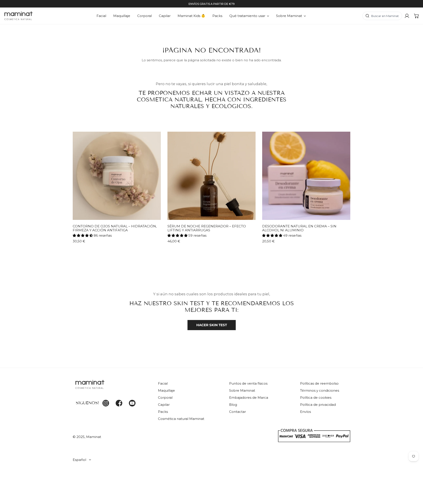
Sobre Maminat (242, 390)
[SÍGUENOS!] (112, 387)
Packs (163, 412)
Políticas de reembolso (319, 383)
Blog (233, 404)
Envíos (305, 412)
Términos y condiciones (319, 390)
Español (79, 460)
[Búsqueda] (382, 16)
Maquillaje (166, 390)
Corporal (165, 397)
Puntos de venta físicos (248, 383)
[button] (416, 16)
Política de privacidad (318, 404)
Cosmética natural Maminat (181, 419)
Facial (163, 383)
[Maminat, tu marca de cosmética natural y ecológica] (18, 15)
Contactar (237, 412)
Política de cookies (315, 397)
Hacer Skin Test (211, 325)
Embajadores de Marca (248, 397)
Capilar (164, 404)
